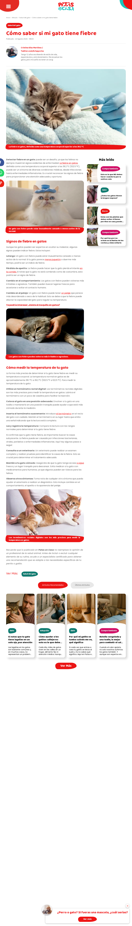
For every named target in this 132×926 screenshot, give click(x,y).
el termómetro (63, 413)
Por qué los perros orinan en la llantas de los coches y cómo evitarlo (112, 240)
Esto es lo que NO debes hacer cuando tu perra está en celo (111, 177)
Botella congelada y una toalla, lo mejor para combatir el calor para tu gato (111, 641)
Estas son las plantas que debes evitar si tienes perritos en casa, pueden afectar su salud (112, 221)
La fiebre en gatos (69, 163)
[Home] (66, 6)
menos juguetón (53, 259)
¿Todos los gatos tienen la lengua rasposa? (111, 197)
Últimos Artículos (82, 585)
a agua (80, 463)
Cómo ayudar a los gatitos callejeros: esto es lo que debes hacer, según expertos (50, 642)
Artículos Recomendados (53, 585)
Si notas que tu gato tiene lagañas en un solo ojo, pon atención (20, 639)
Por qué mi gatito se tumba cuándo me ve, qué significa (80, 639)
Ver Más (65, 665)
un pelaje (66, 293)
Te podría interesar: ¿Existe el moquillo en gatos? (33, 304)
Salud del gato (14, 25)
